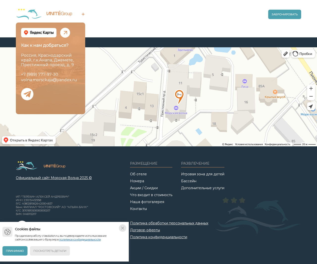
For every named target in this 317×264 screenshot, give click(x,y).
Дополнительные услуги (202, 188)
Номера (172, 16)
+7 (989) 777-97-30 (39, 74)
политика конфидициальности (80, 239)
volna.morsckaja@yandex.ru (49, 80)
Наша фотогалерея (147, 202)
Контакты (138, 209)
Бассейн (221, 16)
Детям (205, 16)
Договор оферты (145, 230)
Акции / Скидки (149, 16)
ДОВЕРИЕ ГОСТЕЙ (56, 18)
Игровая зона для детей (202, 174)
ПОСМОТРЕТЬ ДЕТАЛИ (49, 251)
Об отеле (121, 16)
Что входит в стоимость (151, 195)
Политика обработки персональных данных (169, 223)
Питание (190, 16)
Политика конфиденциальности (158, 237)
